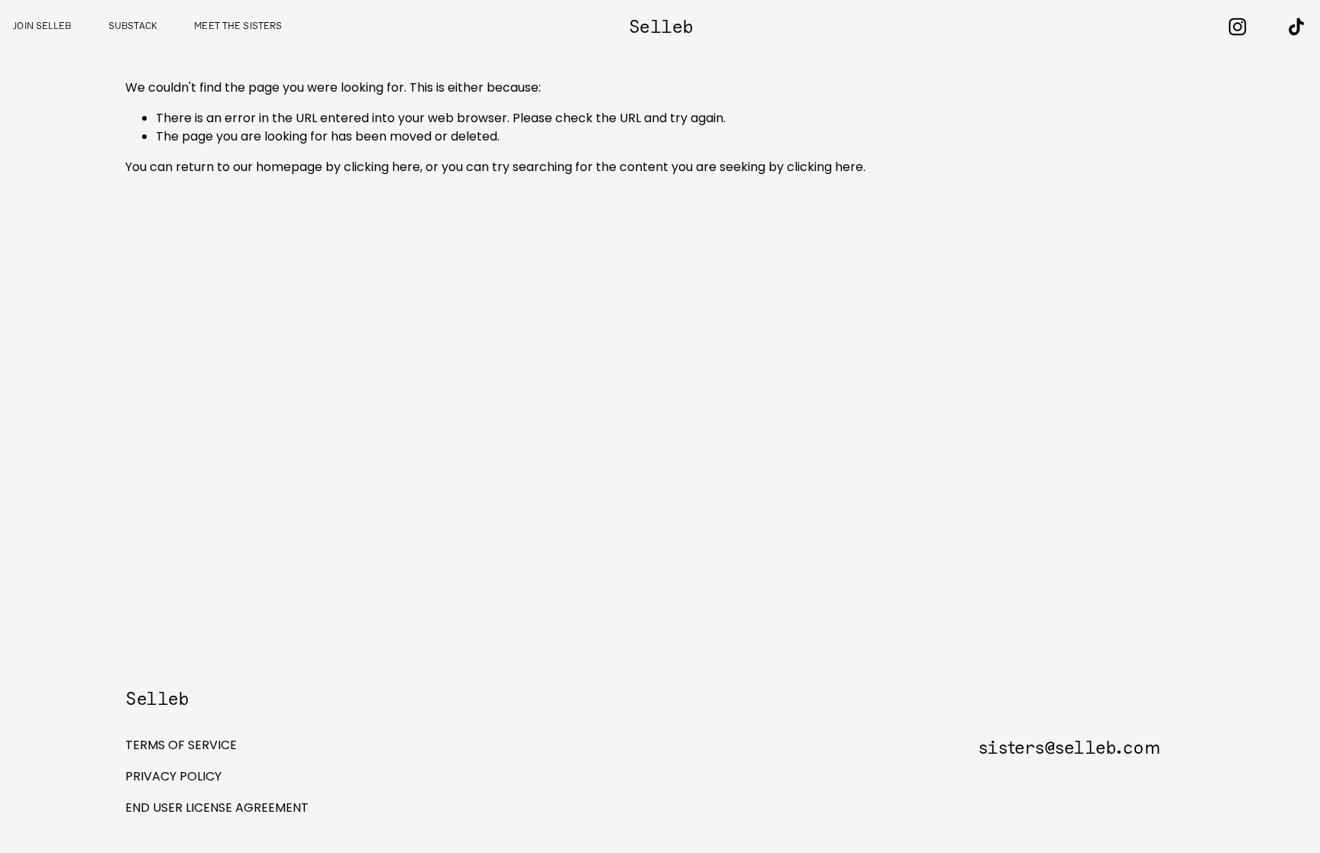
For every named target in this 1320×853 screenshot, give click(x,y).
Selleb (661, 27)
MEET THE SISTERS (238, 27)
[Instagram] (1237, 26)
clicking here (382, 167)
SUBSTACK (132, 27)
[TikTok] (1296, 26)
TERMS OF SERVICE (181, 745)
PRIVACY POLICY (173, 776)
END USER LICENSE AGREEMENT (217, 807)
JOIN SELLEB (42, 27)
